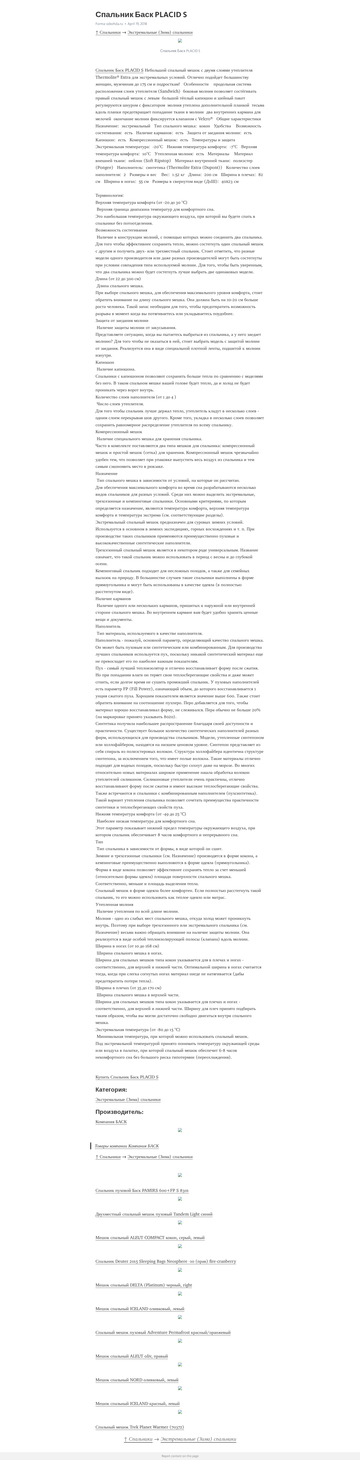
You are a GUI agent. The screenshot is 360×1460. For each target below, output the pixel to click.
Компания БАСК (111, 1121)
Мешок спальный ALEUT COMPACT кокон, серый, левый (150, 1237)
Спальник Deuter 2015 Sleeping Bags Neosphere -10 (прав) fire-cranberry (166, 1261)
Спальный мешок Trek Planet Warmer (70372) (140, 1427)
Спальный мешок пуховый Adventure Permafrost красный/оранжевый (163, 1332)
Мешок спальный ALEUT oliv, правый (132, 1356)
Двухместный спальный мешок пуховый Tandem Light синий (154, 1214)
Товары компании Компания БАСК (127, 1146)
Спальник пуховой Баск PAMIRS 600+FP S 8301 (142, 1190)
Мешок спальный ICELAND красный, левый (138, 1403)
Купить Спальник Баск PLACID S (127, 1077)
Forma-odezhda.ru (109, 24)
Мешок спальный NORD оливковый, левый (137, 1380)
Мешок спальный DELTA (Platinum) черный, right (144, 1285)
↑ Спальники (108, 32)
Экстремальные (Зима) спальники (160, 32)
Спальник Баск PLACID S (120, 70)
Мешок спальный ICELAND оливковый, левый (140, 1308)
